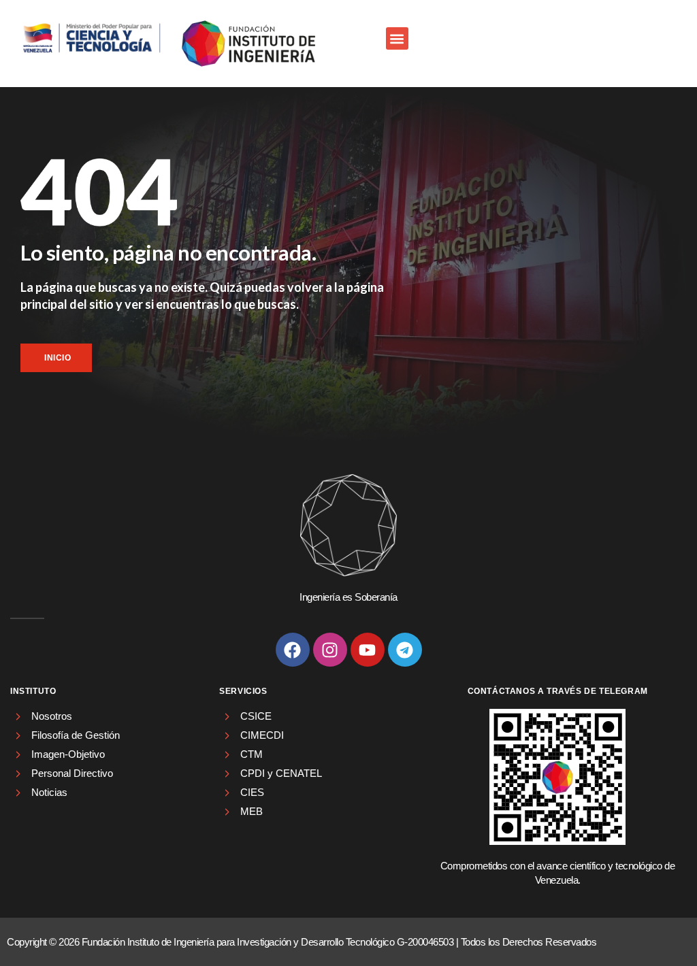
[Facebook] (293, 650)
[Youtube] (368, 650)
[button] (397, 38)
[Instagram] (330, 650)
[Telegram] (405, 650)
